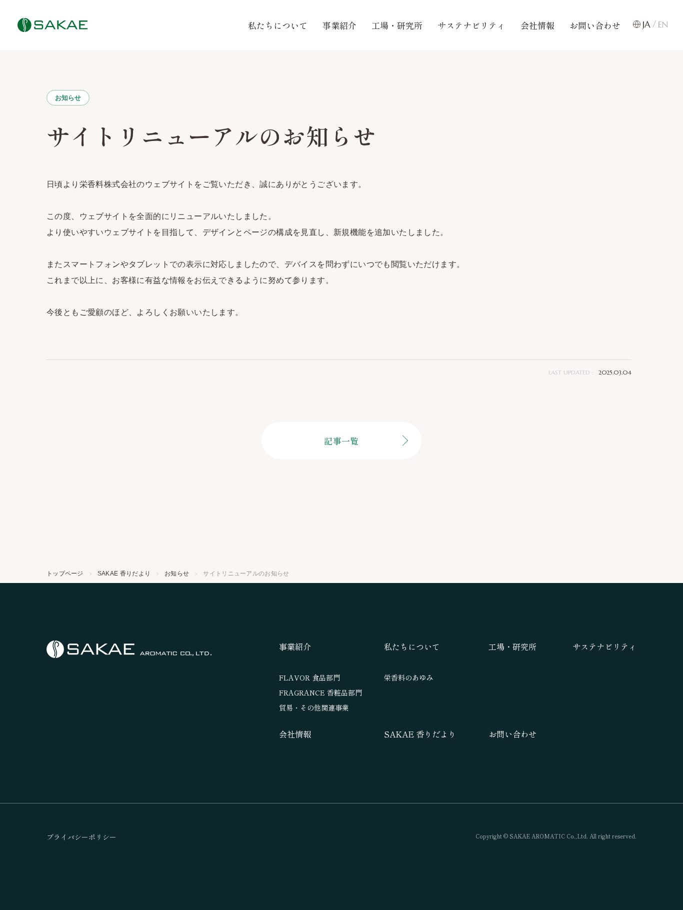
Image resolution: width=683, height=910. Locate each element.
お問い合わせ (595, 25)
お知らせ (68, 98)
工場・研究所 (397, 25)
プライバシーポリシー (81, 837)
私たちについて (278, 25)
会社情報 (537, 25)
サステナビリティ (472, 25)
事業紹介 (339, 25)
